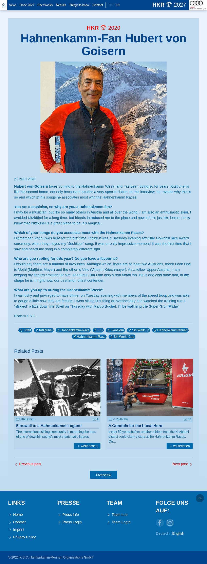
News (13, 5)
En (117, 5)
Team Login (120, 522)
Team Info (119, 515)
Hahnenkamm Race (91, 336)
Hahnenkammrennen (172, 330)
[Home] (3, 5)
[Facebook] (160, 523)
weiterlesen (88, 446)
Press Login (71, 522)
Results (61, 5)
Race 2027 (27, 5)
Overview (103, 475)
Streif (27, 330)
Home (17, 515)
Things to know (79, 5)
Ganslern (117, 330)
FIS (100, 330)
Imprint (18, 530)
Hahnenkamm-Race (75, 330)
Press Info (70, 515)
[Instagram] (170, 523)
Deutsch (162, 533)
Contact (98, 5)
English (178, 533)
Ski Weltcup (140, 330)
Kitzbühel (46, 330)
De (110, 5)
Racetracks (45, 5)
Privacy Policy (24, 537)
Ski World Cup (124, 336)
